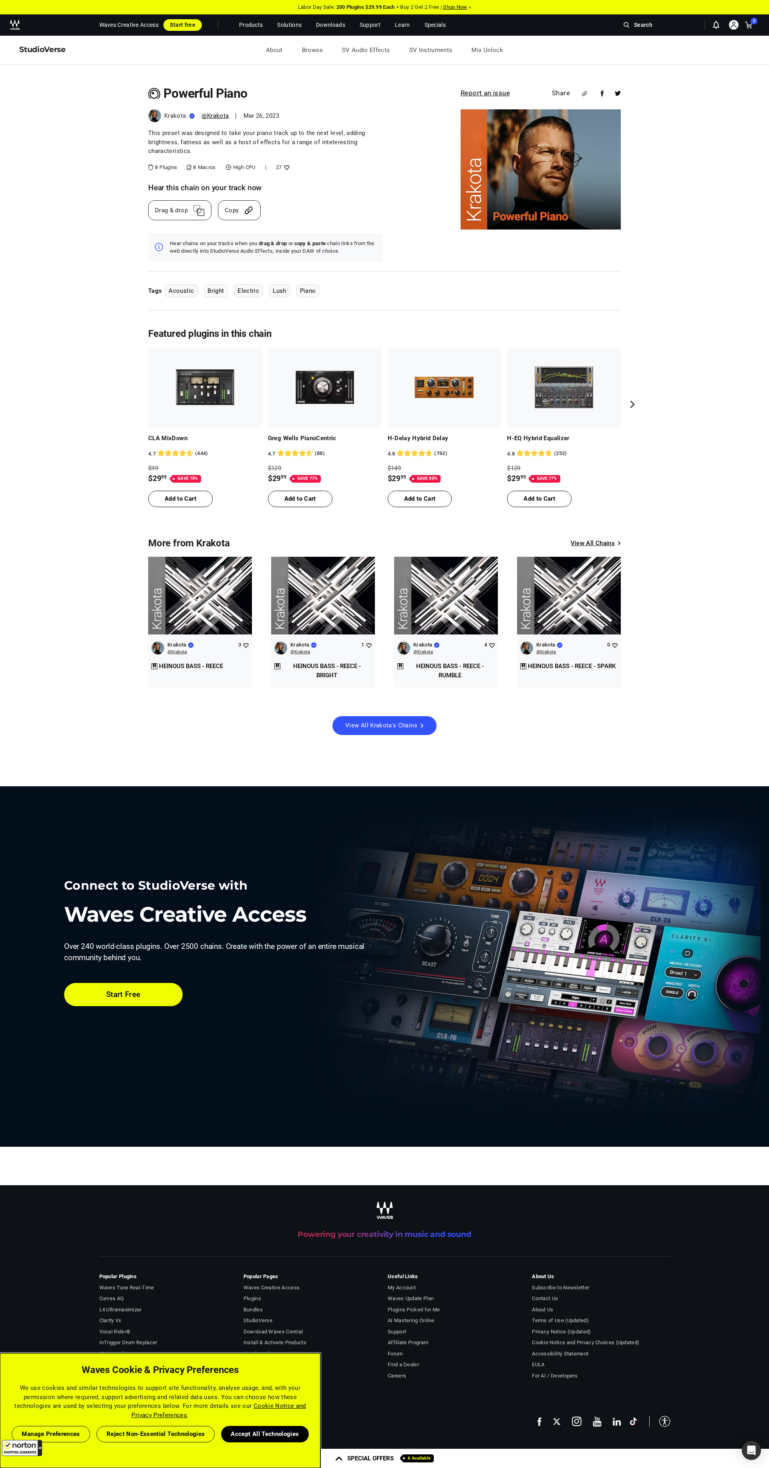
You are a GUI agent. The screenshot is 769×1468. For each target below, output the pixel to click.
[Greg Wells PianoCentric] (325, 387)
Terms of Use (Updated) (560, 1320)
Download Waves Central (273, 1332)
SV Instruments (431, 50)
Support (397, 1332)
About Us (542, 1310)
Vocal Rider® (115, 1332)
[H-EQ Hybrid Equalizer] (564, 387)
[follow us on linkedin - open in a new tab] (617, 1422)
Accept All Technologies (265, 1434)
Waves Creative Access (129, 25)
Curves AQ (111, 1298)
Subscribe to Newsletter (560, 1288)
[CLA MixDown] (205, 387)
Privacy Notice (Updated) (561, 1332)
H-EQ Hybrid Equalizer (538, 438)
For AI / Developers (555, 1376)
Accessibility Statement (560, 1354)
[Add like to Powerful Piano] (286, 167)
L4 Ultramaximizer (120, 1310)
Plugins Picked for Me (414, 1310)
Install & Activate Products (275, 1342)
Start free (182, 25)
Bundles (253, 1310)
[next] (629, 404)
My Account (402, 1288)
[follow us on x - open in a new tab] (557, 1422)
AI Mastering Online (411, 1320)
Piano (308, 290)
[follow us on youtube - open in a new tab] (597, 1421)
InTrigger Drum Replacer (128, 1342)
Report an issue (485, 93)
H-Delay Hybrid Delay (418, 438)
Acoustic (181, 290)
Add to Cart (180, 498)
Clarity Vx (110, 1320)
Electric (248, 290)
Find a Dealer (403, 1364)
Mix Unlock (487, 50)
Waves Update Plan (411, 1298)
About (274, 50)
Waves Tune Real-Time (126, 1288)
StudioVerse (258, 1320)
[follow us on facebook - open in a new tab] (539, 1421)
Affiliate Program (408, 1342)
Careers (397, 1376)
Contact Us (545, 1298)
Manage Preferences (51, 1434)
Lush (279, 290)
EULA (538, 1364)
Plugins (252, 1298)
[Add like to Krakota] (246, 645)
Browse (312, 50)
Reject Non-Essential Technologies (156, 1434)
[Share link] (584, 93)
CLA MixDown (167, 438)
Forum (395, 1354)
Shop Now (455, 7)
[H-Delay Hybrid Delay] (444, 387)
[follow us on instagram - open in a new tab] (577, 1421)
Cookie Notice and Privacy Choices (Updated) (585, 1342)
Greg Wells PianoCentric (302, 438)
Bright (215, 290)
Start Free (123, 994)
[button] (22, 1448)
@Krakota (215, 115)
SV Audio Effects (366, 50)
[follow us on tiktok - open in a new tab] (633, 1421)
